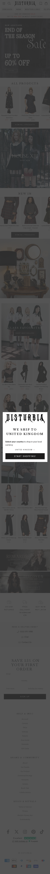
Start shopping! (25, 456)
